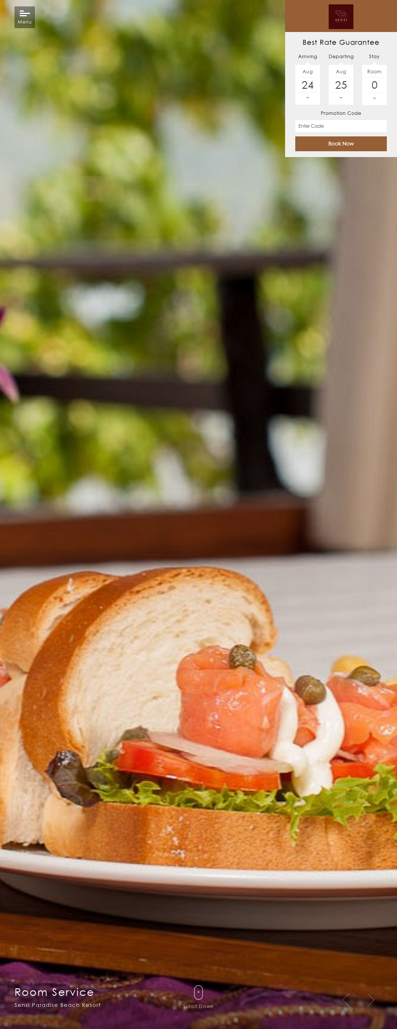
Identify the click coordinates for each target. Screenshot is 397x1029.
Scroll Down (198, 1006)
